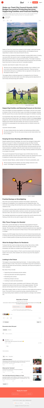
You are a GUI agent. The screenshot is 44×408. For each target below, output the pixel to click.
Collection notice (28, 400)
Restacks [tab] (9, 329)
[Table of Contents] (1, 203)
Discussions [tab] (11, 356)
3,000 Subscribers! (7, 359)
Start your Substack (19, 402)
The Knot (14, 379)
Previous (6, 322)
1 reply (7, 346)
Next (38, 322)
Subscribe (35, 2)
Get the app (27, 402)
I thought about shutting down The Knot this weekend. (12, 369)
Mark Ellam (7, 339)
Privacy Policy (30, 310)
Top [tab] (3, 356)
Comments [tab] (5, 329)
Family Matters (37, 118)
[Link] (1, 108)
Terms (24, 400)
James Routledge (12, 363)
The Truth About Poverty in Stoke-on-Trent (13, 375)
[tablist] (7, 330)
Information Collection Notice (21, 310)
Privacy (20, 400)
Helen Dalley (8, 379)
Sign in (40, 2)
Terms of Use (27, 309)
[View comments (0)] (13, 365)
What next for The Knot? (8, 368)
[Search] (28, 2)
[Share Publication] (31, 2)
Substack (16, 405)
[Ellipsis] (41, 340)
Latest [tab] (6, 356)
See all (4, 384)
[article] (22, 362)
